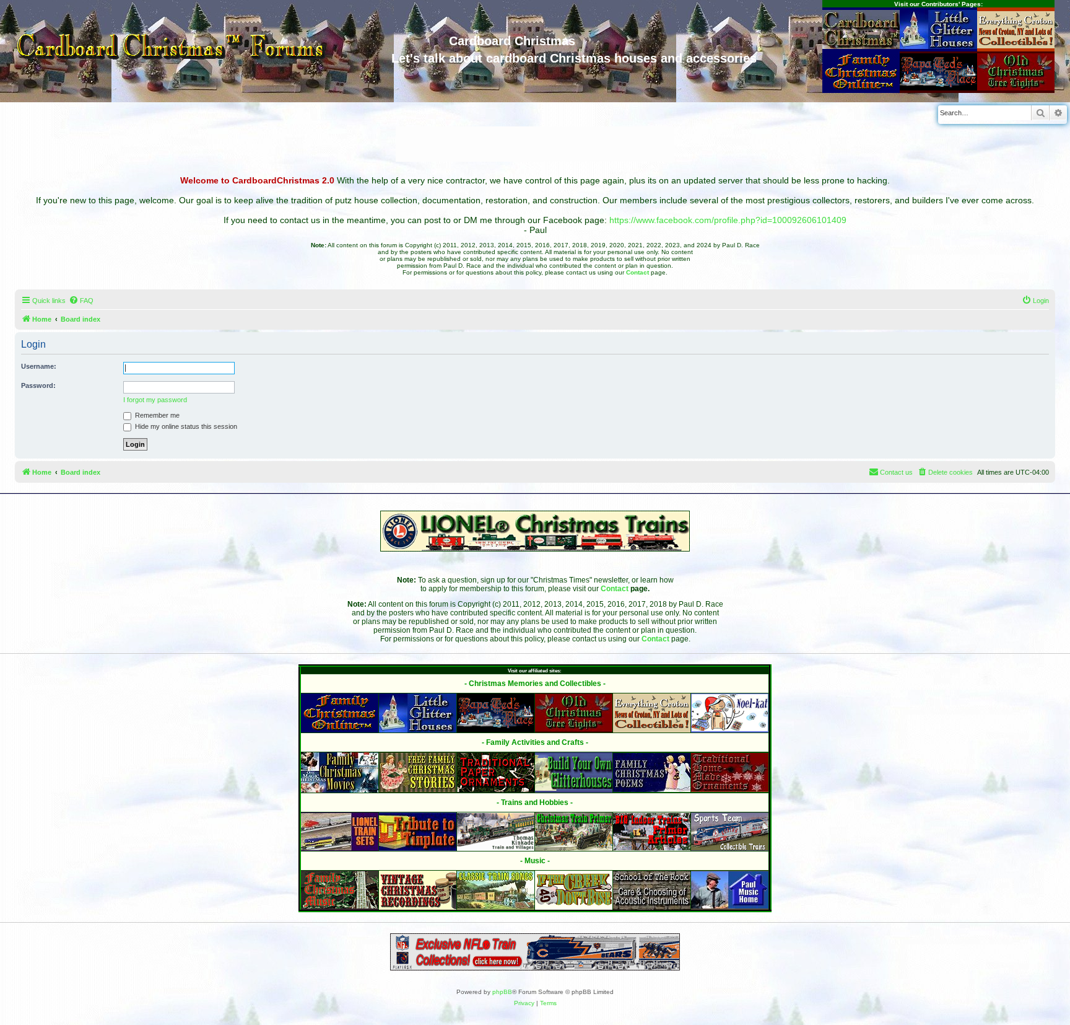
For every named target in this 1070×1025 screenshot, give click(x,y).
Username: (38, 366)
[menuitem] (81, 300)
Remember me (156, 415)
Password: (38, 385)
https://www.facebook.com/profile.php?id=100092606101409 (727, 220)
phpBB (502, 991)
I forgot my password (155, 399)
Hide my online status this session (185, 426)
